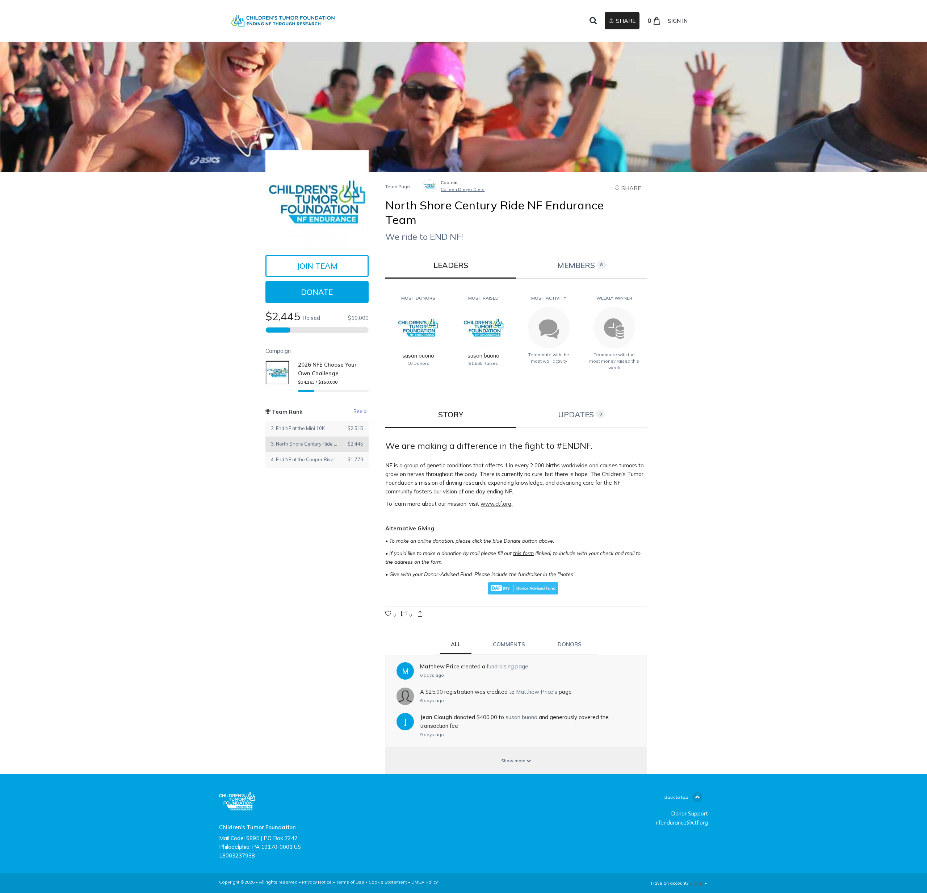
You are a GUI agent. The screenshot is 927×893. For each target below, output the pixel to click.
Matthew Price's (536, 691)
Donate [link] (317, 292)
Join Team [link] (317, 266)
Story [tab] (451, 414)
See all (361, 411)
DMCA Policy (424, 882)
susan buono (521, 717)
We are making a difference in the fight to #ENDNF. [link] (488, 445)
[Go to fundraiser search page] (593, 21)
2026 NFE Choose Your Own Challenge (327, 369)
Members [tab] (580, 265)
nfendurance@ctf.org (682, 822)
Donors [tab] (570, 644)
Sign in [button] (678, 20)
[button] (420, 614)
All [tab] (456, 644)
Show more (514, 760)
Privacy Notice (317, 882)
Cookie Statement (388, 882)
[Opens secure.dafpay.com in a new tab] (523, 592)
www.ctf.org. (496, 503)
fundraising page (507, 666)
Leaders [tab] (450, 265)
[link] (283, 21)
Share (630, 188)
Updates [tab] (580, 414)
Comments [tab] (509, 644)
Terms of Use (350, 882)
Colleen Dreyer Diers (463, 189)
